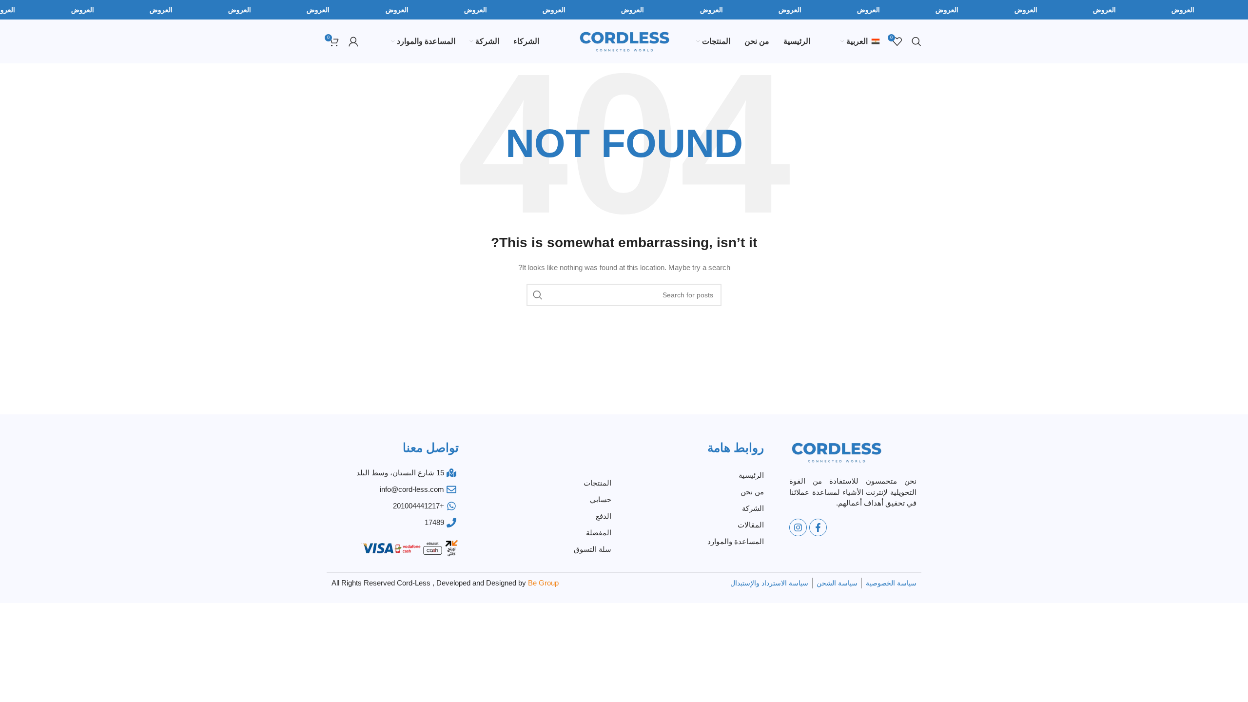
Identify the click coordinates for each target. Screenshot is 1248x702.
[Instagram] (798, 527)
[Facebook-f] (818, 527)
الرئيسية (751, 475)
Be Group (543, 583)
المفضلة (598, 532)
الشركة (753, 508)
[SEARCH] (537, 295)
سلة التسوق (592, 549)
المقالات (751, 525)
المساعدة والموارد (735, 541)
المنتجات (597, 483)
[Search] (916, 41)
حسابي (600, 499)
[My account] (353, 41)
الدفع (603, 516)
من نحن (752, 492)
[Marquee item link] (41, 9)
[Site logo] (624, 41)
